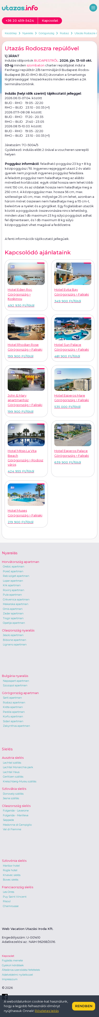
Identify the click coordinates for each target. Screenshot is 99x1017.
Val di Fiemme (12, 829)
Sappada (8, 820)
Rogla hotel (10, 870)
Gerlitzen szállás (13, 776)
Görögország (46, 33)
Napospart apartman (16, 680)
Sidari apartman (13, 721)
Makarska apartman (15, 604)
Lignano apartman (15, 644)
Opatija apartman (14, 622)
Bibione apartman (14, 640)
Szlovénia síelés (14, 861)
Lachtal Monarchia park (18, 767)
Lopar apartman (13, 580)
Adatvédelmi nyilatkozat (17, 974)
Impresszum (10, 979)
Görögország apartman (20, 693)
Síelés (7, 749)
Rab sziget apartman (16, 576)
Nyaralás (27, 33)
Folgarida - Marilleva (15, 815)
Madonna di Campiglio (17, 824)
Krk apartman (12, 585)
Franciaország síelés (17, 887)
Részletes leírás (47, 1011)
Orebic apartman (13, 566)
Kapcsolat (8, 956)
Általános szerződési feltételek (21, 970)
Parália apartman (14, 712)
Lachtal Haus (11, 772)
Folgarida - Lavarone (16, 810)
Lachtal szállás (12, 762)
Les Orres (8, 892)
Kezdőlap (11, 33)
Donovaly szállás (13, 793)
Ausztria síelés (13, 758)
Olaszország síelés (16, 806)
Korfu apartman (13, 716)
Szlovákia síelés (14, 789)
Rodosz (64, 33)
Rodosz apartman (14, 702)
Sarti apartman (12, 697)
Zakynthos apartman (16, 725)
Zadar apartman (13, 613)
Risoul (7, 901)
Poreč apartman (13, 571)
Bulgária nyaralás (15, 676)
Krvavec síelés (11, 875)
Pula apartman (12, 594)
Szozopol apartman (15, 685)
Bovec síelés (10, 879)
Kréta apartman (13, 707)
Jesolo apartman (13, 635)
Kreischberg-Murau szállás (19, 781)
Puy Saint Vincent (14, 896)
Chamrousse (11, 906)
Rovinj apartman (13, 590)
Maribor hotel (11, 865)
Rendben (83, 1006)
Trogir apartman (13, 618)
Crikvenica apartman (16, 599)
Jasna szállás (11, 798)
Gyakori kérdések (13, 965)
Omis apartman (13, 609)
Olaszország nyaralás (18, 630)
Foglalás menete (12, 960)
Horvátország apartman (20, 562)
